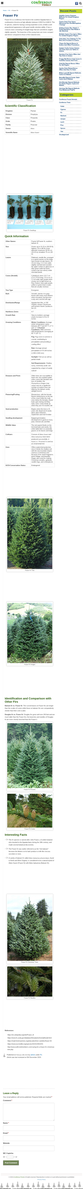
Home (5, 10)
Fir (9, 10)
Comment (7, 1100)
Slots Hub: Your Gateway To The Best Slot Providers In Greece (70, 39)
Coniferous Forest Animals (68, 99)
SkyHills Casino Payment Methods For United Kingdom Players (69, 17)
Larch (62, 122)
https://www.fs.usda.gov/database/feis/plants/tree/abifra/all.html (29, 1038)
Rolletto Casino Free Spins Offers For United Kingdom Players (70, 34)
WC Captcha (8, 1153)
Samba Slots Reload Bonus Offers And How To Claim (68, 69)
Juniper (62, 119)
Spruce (62, 128)
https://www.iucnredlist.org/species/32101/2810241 (25, 1044)
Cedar (62, 106)
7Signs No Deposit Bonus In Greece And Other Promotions (69, 44)
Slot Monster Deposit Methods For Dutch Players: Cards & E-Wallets (69, 83)
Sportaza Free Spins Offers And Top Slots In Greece (69, 55)
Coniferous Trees (64, 102)
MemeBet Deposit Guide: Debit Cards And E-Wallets (69, 78)
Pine (61, 125)
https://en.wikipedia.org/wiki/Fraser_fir (20, 1035)
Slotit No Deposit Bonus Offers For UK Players (69, 64)
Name (6, 1123)
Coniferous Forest (19, 1177)
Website (6, 1143)
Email (6, 1133)
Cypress (63, 109)
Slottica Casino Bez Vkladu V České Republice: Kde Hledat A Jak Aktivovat (69, 29)
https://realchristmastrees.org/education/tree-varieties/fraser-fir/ (29, 1041)
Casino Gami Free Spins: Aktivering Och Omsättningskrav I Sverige (70, 23)
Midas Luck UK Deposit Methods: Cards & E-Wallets (70, 73)
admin (32, 1055)
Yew (61, 131)
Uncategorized (64, 134)
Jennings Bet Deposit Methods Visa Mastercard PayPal (69, 89)
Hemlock (63, 116)
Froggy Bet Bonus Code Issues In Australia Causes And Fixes (70, 59)
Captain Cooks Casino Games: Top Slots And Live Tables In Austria (69, 49)
